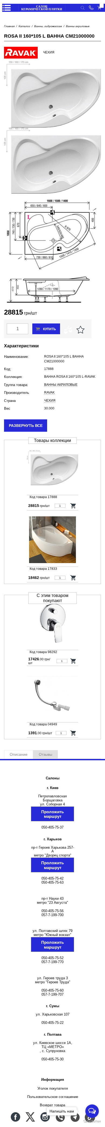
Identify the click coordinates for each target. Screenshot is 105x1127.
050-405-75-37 (52, 827)
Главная (9, 26)
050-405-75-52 (52, 958)
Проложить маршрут (52, 814)
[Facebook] (15, 1117)
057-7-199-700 (52, 915)
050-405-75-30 (52, 1059)
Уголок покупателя (52, 1088)
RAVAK (49, 392)
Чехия (49, 400)
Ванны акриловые (78, 26)
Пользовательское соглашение (52, 1097)
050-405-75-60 (52, 990)
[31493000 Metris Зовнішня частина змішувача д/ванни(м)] (52, 623)
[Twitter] (30, 1117)
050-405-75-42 (52, 878)
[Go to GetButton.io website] (92, 1121)
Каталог (24, 26)
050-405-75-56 (52, 911)
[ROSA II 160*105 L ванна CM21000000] (52, 468)
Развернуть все (26, 425)
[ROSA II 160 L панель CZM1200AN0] (52, 540)
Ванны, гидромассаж (48, 26)
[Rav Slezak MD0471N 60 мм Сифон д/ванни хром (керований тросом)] (52, 696)
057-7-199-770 (52, 962)
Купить (49, 329)
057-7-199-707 (52, 994)
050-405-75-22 (52, 1023)
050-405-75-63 (52, 882)
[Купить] (73, 505)
